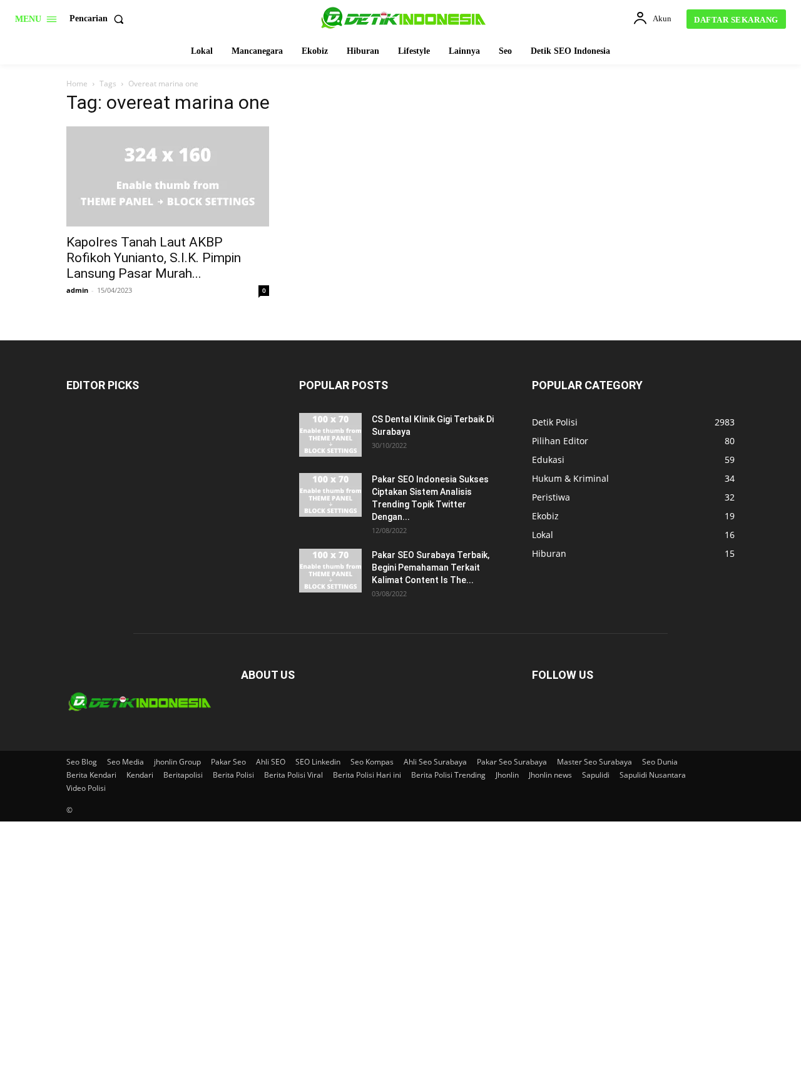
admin (77, 290)
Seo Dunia (660, 761)
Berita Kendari (91, 775)
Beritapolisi (183, 775)
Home (77, 83)
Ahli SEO (270, 761)
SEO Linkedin (317, 761)
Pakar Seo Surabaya (512, 761)
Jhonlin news (550, 775)
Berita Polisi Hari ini (367, 775)
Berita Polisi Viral (293, 775)
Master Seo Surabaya (594, 761)
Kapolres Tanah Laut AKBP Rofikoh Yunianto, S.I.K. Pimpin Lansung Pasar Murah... (153, 258)
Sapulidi (596, 775)
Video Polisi (86, 788)
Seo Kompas (372, 761)
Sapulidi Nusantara (653, 775)
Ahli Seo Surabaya (435, 761)
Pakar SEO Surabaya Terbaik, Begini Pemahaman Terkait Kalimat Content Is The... (430, 567)
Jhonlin (507, 775)
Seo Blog (81, 761)
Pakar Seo (228, 761)
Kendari (139, 775)
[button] (99, 19)
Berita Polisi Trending (448, 775)
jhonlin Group (177, 761)
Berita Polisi (233, 775)
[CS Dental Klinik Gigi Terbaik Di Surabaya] (330, 435)
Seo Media (125, 761)
